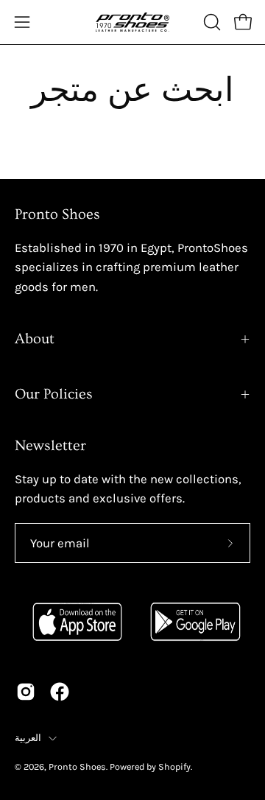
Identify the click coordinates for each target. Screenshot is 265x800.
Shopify (174, 766)
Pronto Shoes (77, 766)
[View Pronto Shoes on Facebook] (60, 692)
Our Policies (54, 394)
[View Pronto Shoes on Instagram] (26, 692)
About (34, 339)
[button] (210, 22)
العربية (28, 737)
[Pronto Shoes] (132, 22)
